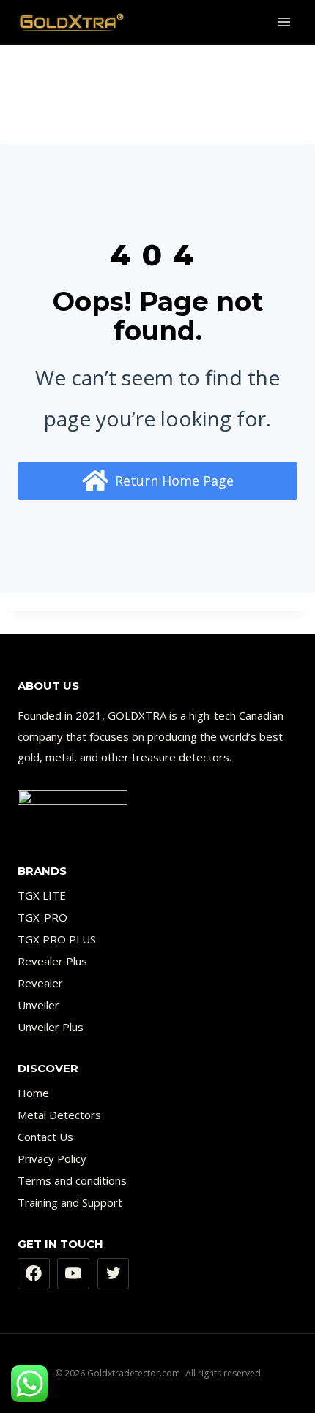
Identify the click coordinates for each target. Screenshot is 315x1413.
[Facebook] (34, 1274)
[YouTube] (73, 1274)
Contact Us (45, 1136)
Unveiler (38, 1005)
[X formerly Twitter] (113, 1274)
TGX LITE (42, 895)
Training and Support (70, 1202)
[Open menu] (283, 21)
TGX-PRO (42, 917)
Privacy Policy (52, 1158)
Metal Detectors (59, 1114)
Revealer (40, 983)
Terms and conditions (72, 1180)
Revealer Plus (52, 961)
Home (33, 1092)
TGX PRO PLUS (57, 939)
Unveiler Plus (51, 1027)
